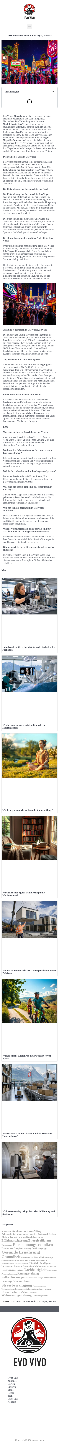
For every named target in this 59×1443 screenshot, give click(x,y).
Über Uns (13, 1399)
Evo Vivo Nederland (15, 1426)
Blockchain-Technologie (47, 1234)
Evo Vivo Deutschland (16, 1412)
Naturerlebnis (52, 1270)
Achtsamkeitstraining (12, 1234)
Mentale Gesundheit (24, 1266)
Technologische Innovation (13, 1289)
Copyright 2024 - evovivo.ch (29, 1440)
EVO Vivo (13, 1378)
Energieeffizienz (39, 1240)
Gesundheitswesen (8, 1260)
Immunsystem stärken (25, 1260)
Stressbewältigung (17, 1285)
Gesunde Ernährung (21, 1252)
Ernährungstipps (39, 1248)
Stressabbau (21, 1281)
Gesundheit (11, 1257)
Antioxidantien (30, 1234)
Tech (10, 1396)
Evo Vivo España (13, 1419)
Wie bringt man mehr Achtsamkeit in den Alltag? (27, 810)
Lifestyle (12, 1387)
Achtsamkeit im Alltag (26, 1231)
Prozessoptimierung (9, 1274)
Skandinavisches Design (34, 1278)
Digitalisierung (34, 1236)
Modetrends (40, 1266)
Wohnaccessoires (29, 1292)
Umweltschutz (11, 1292)
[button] (29, 26)
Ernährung (26, 1248)
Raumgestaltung (28, 1273)
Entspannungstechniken (33, 1244)
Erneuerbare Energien (12, 1248)
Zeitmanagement (40, 1296)
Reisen (6, 1301)
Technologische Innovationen (38, 1289)
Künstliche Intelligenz (40, 1263)
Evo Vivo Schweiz (14, 1432)
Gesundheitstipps (27, 1257)
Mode (10, 1390)
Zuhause (12, 1381)
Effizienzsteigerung (15, 1240)
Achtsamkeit (6, 1231)
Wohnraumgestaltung (17, 1295)
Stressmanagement (39, 1286)
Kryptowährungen (21, 1263)
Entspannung (7, 1245)
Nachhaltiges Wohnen (14, 1270)
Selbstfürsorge (13, 1277)
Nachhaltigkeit (35, 1270)
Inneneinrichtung (8, 1263)
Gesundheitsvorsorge (43, 1257)
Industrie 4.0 (41, 1261)
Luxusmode (8, 1266)
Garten (11, 1384)
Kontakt (12, 1402)
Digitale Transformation (14, 1237)
